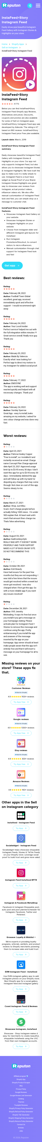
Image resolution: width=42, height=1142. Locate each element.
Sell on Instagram (10, 47)
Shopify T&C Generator (21, 1115)
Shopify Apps (18, 44)
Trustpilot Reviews (21, 1105)
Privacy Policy (21, 1089)
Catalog (21, 1099)
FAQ (21, 1086)
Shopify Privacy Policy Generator (21, 1108)
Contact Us (21, 1124)
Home (4, 44)
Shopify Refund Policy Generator (21, 1112)
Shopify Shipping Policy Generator (21, 1118)
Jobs (21, 1131)
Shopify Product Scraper (21, 1083)
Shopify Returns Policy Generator (21, 1121)
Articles (21, 1128)
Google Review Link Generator (21, 1095)
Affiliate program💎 (21, 1076)
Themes (21, 1102)
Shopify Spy (21, 1079)
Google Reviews (21, 1092)
